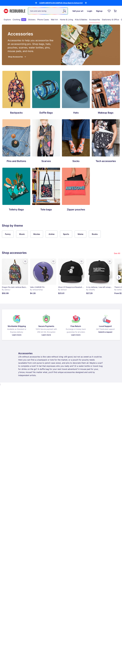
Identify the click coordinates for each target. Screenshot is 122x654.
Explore (7, 19)
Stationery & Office (110, 19)
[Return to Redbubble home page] (14, 11)
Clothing (19, 19)
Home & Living (66, 19)
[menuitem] (7, 19)
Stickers (31, 19)
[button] (61, 3)
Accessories (94, 19)
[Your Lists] (109, 11)
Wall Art (54, 19)
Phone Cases (43, 19)
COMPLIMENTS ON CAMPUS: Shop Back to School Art (61, 3)
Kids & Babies (81, 19)
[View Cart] (115, 11)
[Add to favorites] (25, 261)
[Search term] (64, 11)
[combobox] (48, 11)
